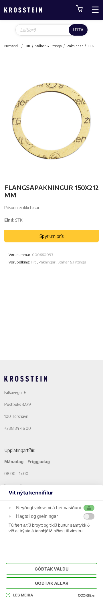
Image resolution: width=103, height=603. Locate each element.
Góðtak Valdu (52, 569)
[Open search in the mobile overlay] (51, 30)
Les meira (23, 595)
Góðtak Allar (51, 583)
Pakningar (75, 46)
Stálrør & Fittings (48, 46)
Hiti (27, 46)
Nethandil (11, 46)
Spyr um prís (51, 236)
